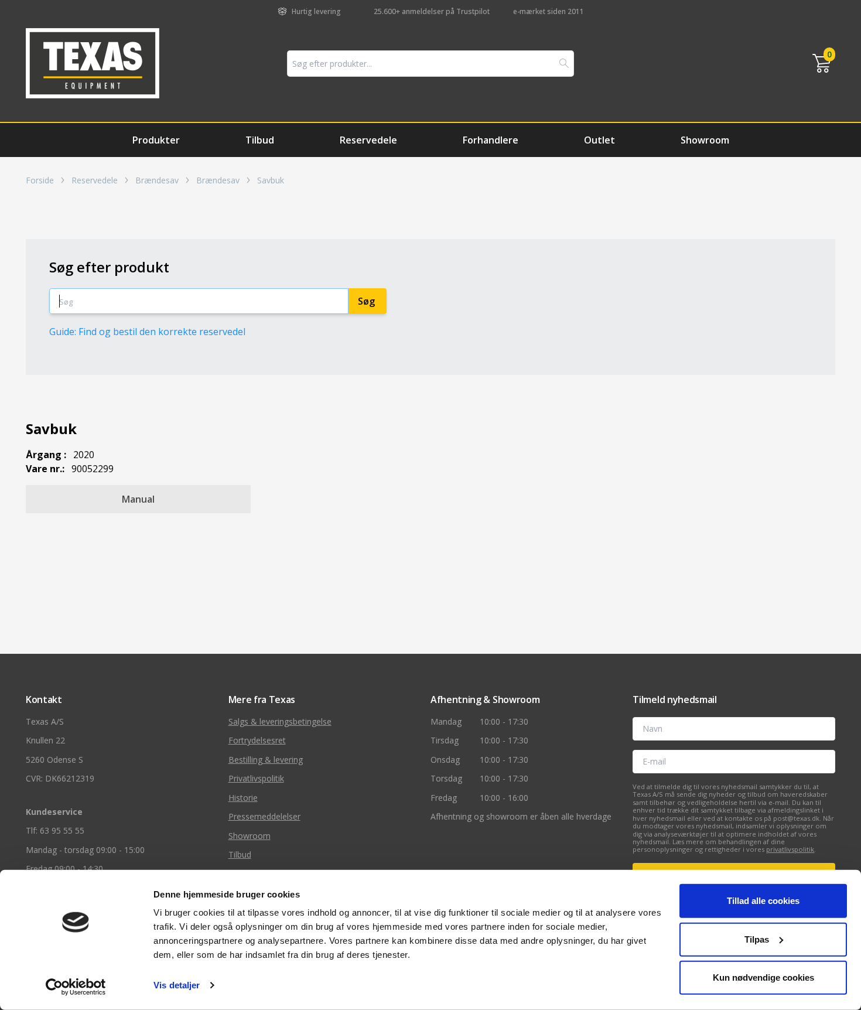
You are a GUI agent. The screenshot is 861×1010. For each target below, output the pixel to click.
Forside (40, 180)
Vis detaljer (176, 985)
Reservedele (368, 140)
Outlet (599, 140)
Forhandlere (490, 140)
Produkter (156, 140)
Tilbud (259, 140)
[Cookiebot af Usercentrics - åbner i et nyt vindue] (76, 987)
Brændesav (157, 180)
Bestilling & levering (265, 759)
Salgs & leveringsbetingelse (280, 721)
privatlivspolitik (790, 849)
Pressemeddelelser (264, 816)
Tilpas (756, 939)
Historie (243, 797)
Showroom (705, 140)
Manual (138, 499)
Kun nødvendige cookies (763, 977)
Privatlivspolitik (256, 778)
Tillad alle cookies (763, 901)
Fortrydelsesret (257, 740)
